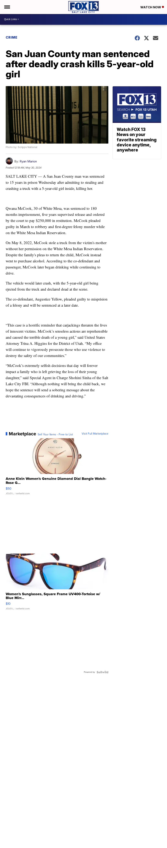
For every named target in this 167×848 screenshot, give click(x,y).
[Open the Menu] (7, 7)
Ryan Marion (28, 161)
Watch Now (151, 7)
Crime (12, 37)
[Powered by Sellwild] (102, 672)
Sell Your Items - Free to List (55, 434)
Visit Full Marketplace (95, 433)
